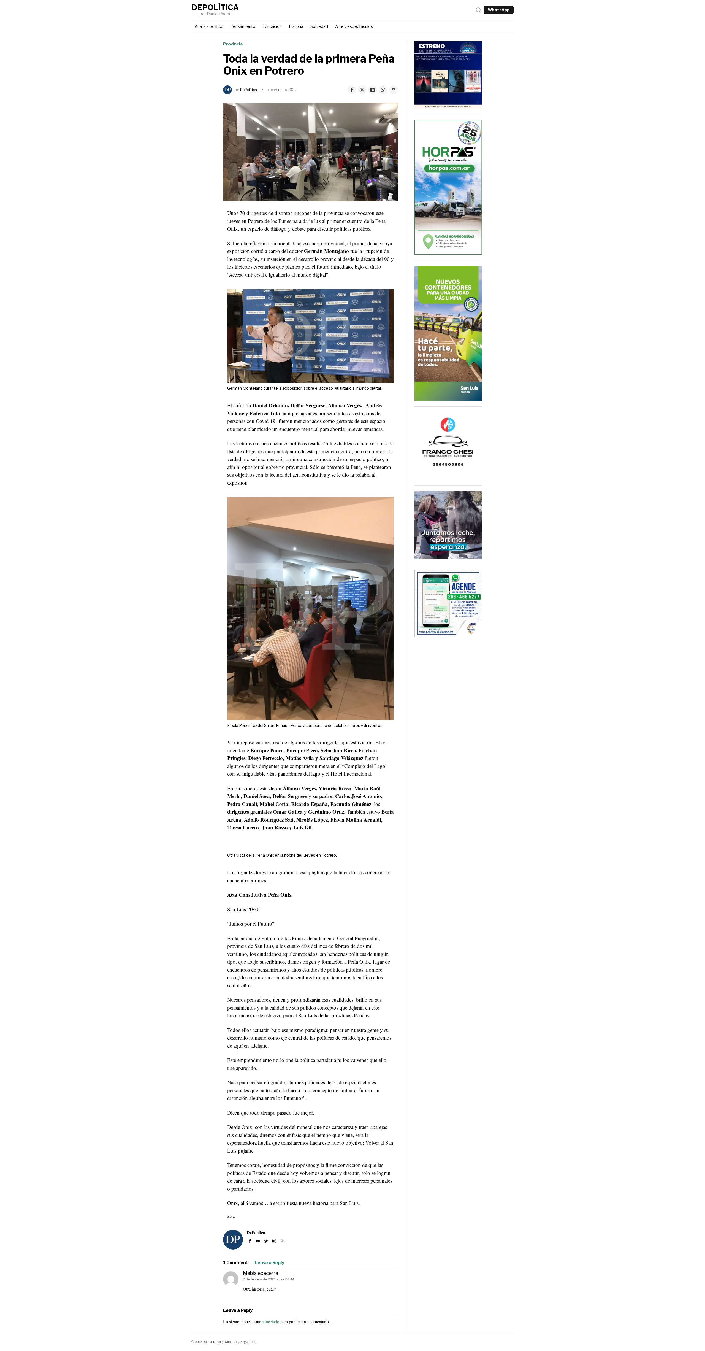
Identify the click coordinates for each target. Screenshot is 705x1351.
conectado (270, 1321)
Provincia (233, 44)
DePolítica (248, 90)
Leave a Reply (269, 1262)
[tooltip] (351, 89)
